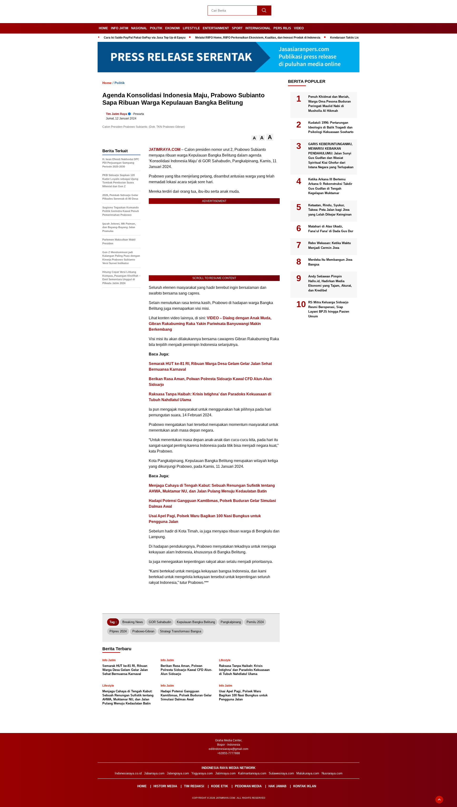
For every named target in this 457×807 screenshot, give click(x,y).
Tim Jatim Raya (116, 114)
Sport (237, 28)
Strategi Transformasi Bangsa (180, 631)
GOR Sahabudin (160, 622)
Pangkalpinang (231, 622)
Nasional (139, 28)
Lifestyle (191, 28)
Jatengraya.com (178, 773)
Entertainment (216, 28)
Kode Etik (219, 786)
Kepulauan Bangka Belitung (196, 622)
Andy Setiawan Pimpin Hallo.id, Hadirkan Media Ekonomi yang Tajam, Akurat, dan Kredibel (330, 283)
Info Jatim (119, 28)
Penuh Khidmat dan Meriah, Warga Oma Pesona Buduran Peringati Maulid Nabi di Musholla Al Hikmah (329, 104)
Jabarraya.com (154, 773)
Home (103, 28)
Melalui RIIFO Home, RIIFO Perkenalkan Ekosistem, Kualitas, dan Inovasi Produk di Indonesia (257, 37)
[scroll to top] (439, 799)
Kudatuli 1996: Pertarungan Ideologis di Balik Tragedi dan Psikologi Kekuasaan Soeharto (330, 127)
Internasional (258, 28)
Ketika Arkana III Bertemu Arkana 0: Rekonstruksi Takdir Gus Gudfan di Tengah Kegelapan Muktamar (330, 186)
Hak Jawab (277, 786)
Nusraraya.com (332, 773)
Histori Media (165, 786)
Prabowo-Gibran (143, 631)
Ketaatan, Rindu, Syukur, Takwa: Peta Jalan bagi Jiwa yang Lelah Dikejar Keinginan (330, 209)
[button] (254, 138)
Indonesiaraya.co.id (128, 773)
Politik (156, 28)
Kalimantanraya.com (252, 773)
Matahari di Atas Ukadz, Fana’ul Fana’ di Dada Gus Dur (330, 229)
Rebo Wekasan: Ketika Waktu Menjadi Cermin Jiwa (329, 245)
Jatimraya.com (225, 773)
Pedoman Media (248, 786)
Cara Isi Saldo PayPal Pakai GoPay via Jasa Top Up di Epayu (144, 37)
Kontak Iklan (304, 786)
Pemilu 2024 (255, 622)
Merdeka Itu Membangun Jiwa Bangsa (330, 262)
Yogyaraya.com (202, 773)
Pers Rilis (282, 28)
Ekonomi (172, 28)
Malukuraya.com (307, 773)
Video (299, 28)
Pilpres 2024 (118, 631)
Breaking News (132, 622)
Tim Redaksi (194, 786)
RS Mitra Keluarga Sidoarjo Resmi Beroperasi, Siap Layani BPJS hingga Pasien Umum (328, 309)
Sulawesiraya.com (281, 773)
